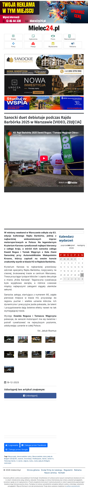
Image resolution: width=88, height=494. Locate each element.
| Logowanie (12, 445)
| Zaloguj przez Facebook (34, 445)
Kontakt (61, 473)
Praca (53, 39)
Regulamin (68, 470)
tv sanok (19, 461)
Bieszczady (12, 456)
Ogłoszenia (33, 39)
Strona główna (33, 470)
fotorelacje (28, 458)
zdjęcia (25, 461)
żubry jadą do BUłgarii (42, 461)
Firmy (13, 46)
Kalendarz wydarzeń (66, 238)
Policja (33, 46)
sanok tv (50, 458)
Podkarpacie (37, 458)
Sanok (44, 458)
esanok (20, 458)
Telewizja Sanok (9, 461)
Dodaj (13, 39)
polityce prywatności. (73, 486)
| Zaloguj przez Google (17, 449)
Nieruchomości (69, 39)
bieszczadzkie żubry (24, 456)
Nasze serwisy (50, 473)
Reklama (73, 46)
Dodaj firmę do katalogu (51, 470)
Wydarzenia (52, 46)
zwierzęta (7, 463)
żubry (31, 461)
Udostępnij (31, 395)
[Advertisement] (44, 208)
